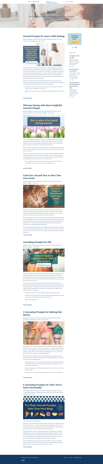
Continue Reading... (27, 98)
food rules (34, 39)
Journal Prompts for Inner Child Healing (43, 36)
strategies (44, 113)
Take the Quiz (75, 42)
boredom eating (33, 390)
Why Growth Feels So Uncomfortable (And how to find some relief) (74, 85)
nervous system (75, 62)
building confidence (27, 111)
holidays (59, 318)
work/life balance (72, 64)
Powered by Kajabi (77, 457)
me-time (57, 39)
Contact (71, 1)
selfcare (40, 113)
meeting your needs (52, 111)
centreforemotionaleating (41, 318)
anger (24, 39)
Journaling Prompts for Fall (37, 242)
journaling (43, 39)
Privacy (70, 457)
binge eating (26, 318)
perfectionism (71, 76)
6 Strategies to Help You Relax (74, 56)
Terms (65, 457)
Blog (67, 1)
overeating (56, 392)
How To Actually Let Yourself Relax (74, 70)
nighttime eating (30, 392)
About (29, 1)
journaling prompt (50, 39)
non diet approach (56, 245)
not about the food (33, 113)
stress (70, 78)
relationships (34, 41)
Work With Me (35, 1)
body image (29, 39)
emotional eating (37, 181)
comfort (78, 72)
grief (39, 39)
